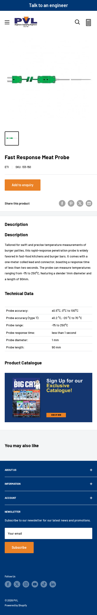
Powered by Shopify (16, 605)
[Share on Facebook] (62, 203)
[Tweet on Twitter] (80, 203)
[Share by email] (89, 203)
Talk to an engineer (48, 5)
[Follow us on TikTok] (43, 584)
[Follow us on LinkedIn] (52, 584)
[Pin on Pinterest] (71, 203)
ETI (7, 167)
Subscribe (19, 547)
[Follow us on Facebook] (8, 584)
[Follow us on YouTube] (35, 584)
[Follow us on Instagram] (26, 584)
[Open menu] (7, 22)
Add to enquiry (22, 185)
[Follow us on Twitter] (17, 584)
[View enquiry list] (88, 23)
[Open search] (77, 22)
